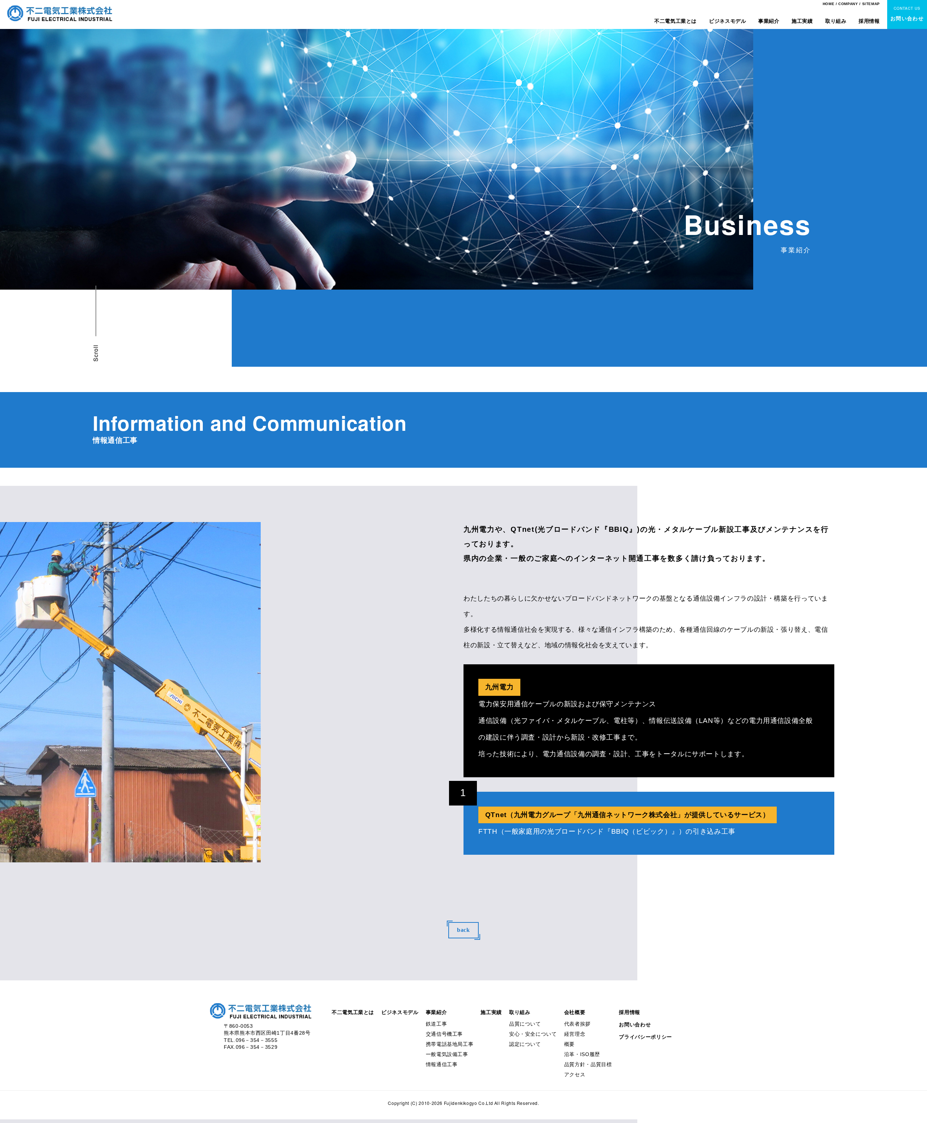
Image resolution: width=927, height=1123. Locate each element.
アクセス (575, 1074)
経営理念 (575, 1034)
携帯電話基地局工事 (450, 1044)
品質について (525, 1024)
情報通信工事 (442, 1064)
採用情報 (869, 21)
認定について (525, 1044)
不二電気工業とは (675, 21)
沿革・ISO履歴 (582, 1054)
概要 (569, 1044)
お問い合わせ (635, 1024)
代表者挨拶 (577, 1024)
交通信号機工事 (444, 1034)
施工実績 (802, 21)
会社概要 (575, 1012)
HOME (829, 4)
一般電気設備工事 (447, 1054)
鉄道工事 (436, 1024)
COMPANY (848, 4)
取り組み (836, 21)
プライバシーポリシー (645, 1037)
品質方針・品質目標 (588, 1064)
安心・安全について (533, 1034)
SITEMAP (871, 4)
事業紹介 (769, 21)
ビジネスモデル (727, 21)
